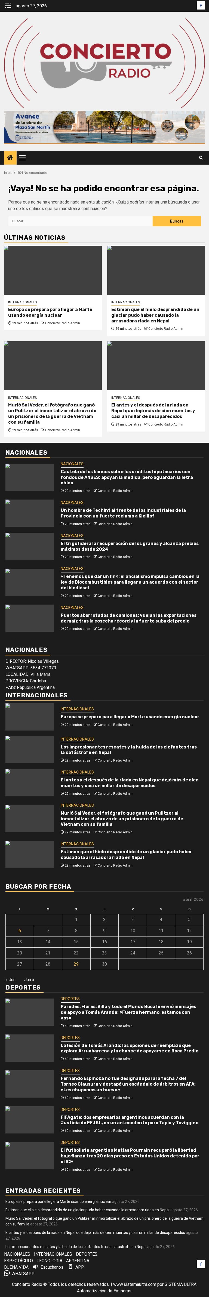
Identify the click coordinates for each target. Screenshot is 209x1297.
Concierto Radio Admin (62, 323)
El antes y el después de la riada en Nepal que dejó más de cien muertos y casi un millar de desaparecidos (153, 410)
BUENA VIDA (16, 1267)
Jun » (29, 979)
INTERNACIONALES (22, 302)
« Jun (10, 979)
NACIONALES (72, 464)
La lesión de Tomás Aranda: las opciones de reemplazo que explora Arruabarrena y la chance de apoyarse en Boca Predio (129, 1048)
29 (76, 964)
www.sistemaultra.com (134, 1284)
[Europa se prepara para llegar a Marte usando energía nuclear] (53, 270)
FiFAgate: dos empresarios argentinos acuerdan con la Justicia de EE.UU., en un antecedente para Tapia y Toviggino (129, 1120)
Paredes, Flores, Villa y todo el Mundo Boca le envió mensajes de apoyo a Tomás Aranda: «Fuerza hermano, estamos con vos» (128, 1012)
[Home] (10, 158)
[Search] (201, 158)
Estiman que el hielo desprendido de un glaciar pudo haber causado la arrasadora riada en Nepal (155, 315)
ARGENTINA (77, 1260)
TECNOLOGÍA (49, 1260)
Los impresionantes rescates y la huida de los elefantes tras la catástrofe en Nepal (75, 1246)
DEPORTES (70, 999)
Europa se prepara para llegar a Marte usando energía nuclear (50, 312)
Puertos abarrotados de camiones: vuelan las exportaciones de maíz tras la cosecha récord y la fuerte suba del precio (128, 618)
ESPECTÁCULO (18, 1260)
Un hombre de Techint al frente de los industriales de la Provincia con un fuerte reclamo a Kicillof (123, 513)
